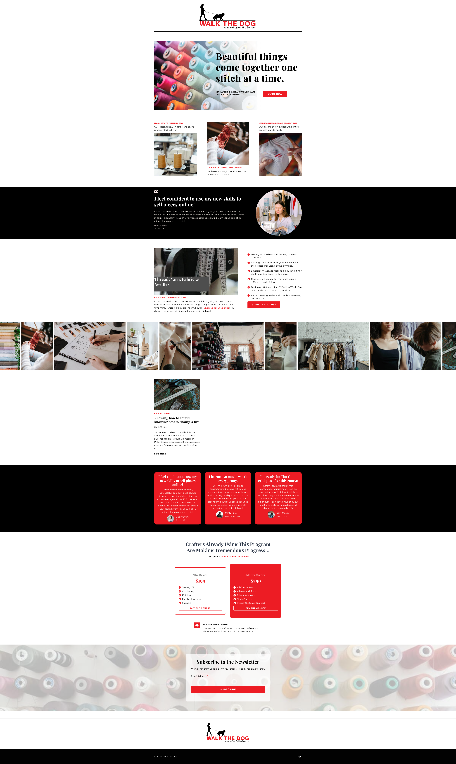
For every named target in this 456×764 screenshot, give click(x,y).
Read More (161, 454)
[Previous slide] (2, 346)
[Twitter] (302, 36)
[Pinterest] (292, 36)
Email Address (199, 676)
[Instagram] (297, 36)
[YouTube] (288, 36)
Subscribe (228, 689)
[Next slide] (454, 346)
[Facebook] (283, 36)
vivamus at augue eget (216, 308)
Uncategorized (162, 414)
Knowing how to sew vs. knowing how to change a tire (176, 420)
